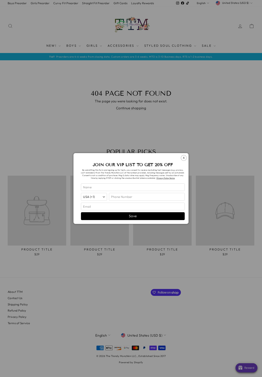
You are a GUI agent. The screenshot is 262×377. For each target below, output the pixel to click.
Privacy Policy (163, 178)
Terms (172, 178)
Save (133, 216)
